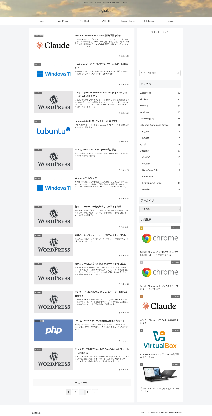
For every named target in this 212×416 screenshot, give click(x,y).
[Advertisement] (160, 49)
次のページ (82, 382)
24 (88, 392)
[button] (178, 72)
